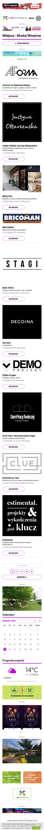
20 (20, 644)
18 (10, 644)
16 (37, 639)
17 (5, 644)
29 (31, 649)
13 (20, 639)
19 (15, 644)
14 (25, 639)
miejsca (36, 777)
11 (9, 639)
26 (15, 649)
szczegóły (13, 96)
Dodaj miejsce (23, 43)
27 (20, 649)
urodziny (32, 779)
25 (10, 649)
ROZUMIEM (36, 828)
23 (38, 644)
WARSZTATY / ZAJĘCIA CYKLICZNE (11, 777)
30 (38, 649)
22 (31, 644)
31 (5, 654)
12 (15, 639)
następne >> (22, 577)
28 (25, 649)
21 (25, 644)
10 (5, 639)
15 (31, 639)
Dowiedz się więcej (29, 824)
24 (5, 649)
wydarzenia (29, 777)
